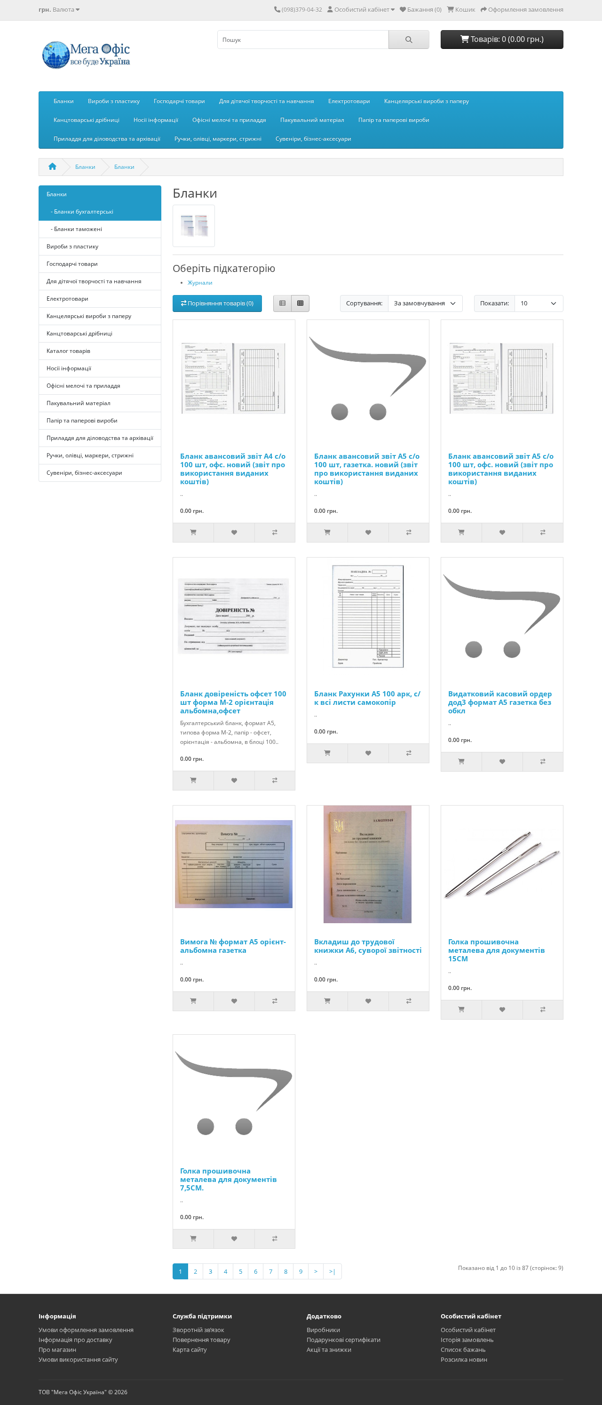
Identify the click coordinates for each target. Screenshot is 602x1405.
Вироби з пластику (114, 101)
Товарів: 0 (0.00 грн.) (506, 39)
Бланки (64, 101)
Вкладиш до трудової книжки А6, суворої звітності (368, 946)
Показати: (494, 303)
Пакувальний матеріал (312, 120)
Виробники (323, 1329)
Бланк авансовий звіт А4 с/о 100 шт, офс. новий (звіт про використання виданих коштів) (232, 468)
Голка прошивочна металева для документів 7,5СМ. (228, 1179)
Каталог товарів (68, 351)
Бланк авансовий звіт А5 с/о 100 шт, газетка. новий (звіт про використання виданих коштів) (367, 468)
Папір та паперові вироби (393, 120)
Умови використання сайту (78, 1359)
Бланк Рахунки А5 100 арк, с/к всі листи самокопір (367, 698)
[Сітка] (300, 303)
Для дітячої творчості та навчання (266, 101)
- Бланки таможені (74, 229)
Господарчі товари (179, 101)
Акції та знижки (329, 1349)
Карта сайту (190, 1349)
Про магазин (57, 1349)
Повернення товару (201, 1339)
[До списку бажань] (234, 532)
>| (332, 1271)
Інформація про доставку (75, 1339)
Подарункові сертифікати (343, 1339)
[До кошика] (193, 532)
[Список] (282, 303)
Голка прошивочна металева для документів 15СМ (496, 950)
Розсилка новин (464, 1359)
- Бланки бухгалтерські (80, 212)
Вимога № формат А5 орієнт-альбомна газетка (233, 946)
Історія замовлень (467, 1339)
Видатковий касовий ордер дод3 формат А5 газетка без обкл (500, 702)
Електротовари (349, 101)
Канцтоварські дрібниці (86, 120)
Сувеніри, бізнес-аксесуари (313, 139)
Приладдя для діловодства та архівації (107, 139)
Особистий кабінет (468, 1329)
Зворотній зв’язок (198, 1329)
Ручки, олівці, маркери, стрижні (217, 139)
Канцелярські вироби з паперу (426, 101)
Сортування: (364, 303)
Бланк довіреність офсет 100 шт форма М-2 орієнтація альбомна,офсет (233, 702)
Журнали (200, 283)
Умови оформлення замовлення (86, 1329)
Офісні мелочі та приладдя (229, 120)
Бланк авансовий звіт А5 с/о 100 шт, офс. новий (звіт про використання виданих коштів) (501, 468)
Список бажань (463, 1349)
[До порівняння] (274, 532)
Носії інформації (156, 120)
